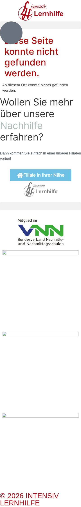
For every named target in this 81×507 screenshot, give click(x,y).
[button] (40, 206)
